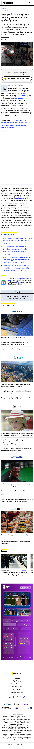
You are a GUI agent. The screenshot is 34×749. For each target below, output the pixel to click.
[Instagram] (17, 697)
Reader (20, 278)
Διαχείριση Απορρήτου (17, 692)
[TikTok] (24, 697)
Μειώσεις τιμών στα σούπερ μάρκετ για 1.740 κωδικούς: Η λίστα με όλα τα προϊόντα (14, 343)
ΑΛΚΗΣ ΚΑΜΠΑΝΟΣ (12, 296)
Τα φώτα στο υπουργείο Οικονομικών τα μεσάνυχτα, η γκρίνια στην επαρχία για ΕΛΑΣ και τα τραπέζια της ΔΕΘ (16, 259)
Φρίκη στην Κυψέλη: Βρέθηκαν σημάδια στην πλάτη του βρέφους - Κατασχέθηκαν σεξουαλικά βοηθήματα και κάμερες (17, 268)
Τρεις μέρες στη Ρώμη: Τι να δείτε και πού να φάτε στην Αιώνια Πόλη (16, 392)
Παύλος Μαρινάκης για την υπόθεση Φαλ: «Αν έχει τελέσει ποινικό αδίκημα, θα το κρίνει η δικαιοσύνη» (16, 485)
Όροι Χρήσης (17, 681)
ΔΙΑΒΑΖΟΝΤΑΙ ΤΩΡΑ (9, 235)
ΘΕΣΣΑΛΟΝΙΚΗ (13, 298)
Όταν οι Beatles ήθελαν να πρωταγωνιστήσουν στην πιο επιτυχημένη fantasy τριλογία (16, 449)
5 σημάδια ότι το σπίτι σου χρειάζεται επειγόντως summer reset (15, 542)
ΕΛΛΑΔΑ (3, 8)
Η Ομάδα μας (17, 689)
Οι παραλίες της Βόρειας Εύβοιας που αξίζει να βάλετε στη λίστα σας (17, 398)
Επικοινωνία (17, 678)
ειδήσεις (18, 282)
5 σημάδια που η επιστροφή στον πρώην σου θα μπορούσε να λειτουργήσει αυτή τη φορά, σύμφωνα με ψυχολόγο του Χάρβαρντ (16, 442)
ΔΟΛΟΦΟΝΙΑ (24, 296)
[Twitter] (20, 697)
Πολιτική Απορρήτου (17, 683)
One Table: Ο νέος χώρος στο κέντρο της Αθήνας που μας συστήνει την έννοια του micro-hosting (17, 535)
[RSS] (10, 697)
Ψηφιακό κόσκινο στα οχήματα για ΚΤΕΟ (13, 337)
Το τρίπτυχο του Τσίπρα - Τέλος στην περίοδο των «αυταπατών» (16, 350)
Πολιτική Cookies (17, 686)
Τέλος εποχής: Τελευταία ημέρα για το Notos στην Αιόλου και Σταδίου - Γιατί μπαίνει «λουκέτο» (18, 240)
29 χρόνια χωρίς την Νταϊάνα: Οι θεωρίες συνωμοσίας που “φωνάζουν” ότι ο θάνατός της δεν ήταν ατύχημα (17, 434)
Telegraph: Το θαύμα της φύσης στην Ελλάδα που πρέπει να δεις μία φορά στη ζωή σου (15, 385)
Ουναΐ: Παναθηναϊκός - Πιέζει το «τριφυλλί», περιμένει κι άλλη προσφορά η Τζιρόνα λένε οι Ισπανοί (17, 500)
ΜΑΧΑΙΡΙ (22, 298)
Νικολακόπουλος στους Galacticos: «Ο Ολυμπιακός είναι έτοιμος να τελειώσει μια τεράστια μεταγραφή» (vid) (16, 492)
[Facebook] (13, 697)
